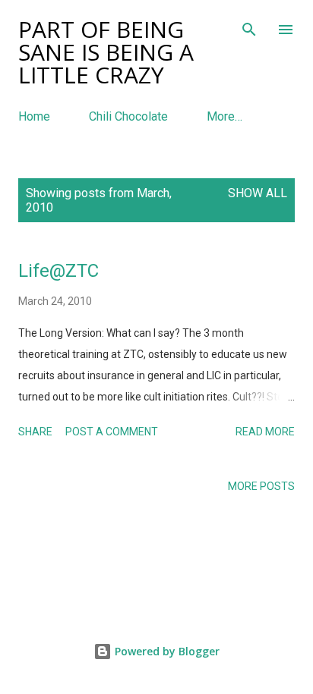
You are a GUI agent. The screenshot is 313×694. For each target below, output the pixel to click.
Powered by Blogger (166, 651)
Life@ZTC (58, 270)
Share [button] (35, 432)
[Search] (249, 27)
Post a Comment (111, 432)
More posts (261, 486)
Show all (257, 193)
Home (34, 116)
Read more (265, 432)
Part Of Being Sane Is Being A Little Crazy (106, 52)
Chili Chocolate (128, 116)
